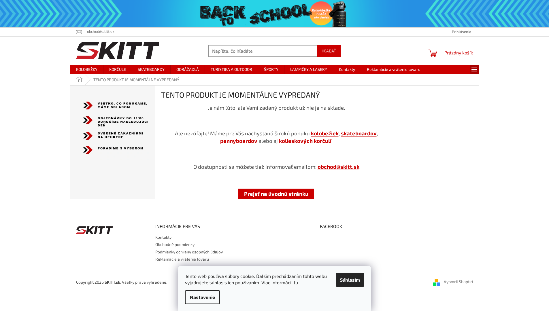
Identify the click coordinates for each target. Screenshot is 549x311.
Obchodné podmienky (175, 244)
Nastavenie (202, 297)
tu (296, 282)
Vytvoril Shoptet (458, 281)
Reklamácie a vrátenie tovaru (182, 259)
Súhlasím (350, 279)
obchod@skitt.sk (338, 166)
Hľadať (329, 50)
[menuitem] (86, 69)
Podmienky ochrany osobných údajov (189, 251)
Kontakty (163, 237)
